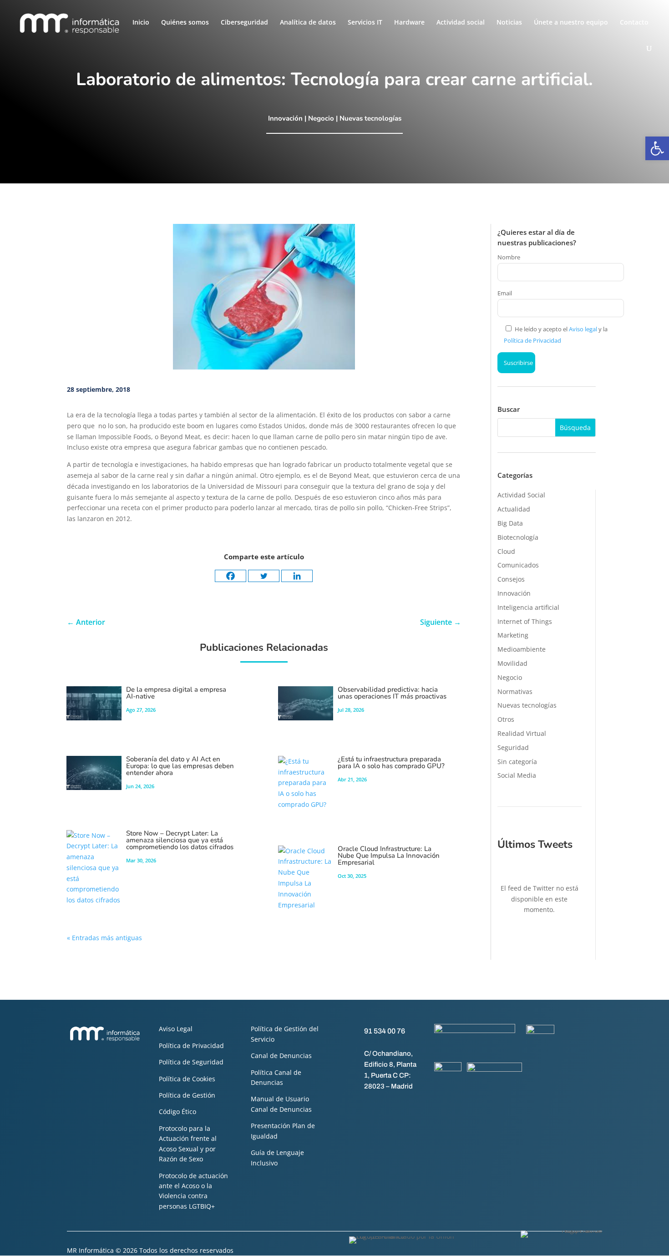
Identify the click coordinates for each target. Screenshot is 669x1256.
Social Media (516, 775)
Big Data (510, 523)
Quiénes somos (185, 22)
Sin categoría (517, 761)
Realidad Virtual (521, 733)
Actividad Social (521, 495)
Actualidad (513, 509)
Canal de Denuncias (281, 1055)
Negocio (321, 118)
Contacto (634, 22)
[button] (657, 148)
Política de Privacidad (532, 340)
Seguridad (513, 747)
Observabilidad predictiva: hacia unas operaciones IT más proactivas (392, 693)
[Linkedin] (297, 576)
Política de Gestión (187, 1095)
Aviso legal (583, 329)
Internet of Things (524, 621)
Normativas (514, 691)
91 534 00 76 (384, 1031)
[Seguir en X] (368, 1107)
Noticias (509, 22)
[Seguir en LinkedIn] (386, 1107)
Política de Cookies (187, 1078)
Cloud (506, 551)
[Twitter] (263, 576)
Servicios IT (365, 22)
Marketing (512, 635)
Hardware (409, 22)
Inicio (140, 22)
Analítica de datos (308, 22)
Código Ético (177, 1111)
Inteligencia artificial (528, 607)
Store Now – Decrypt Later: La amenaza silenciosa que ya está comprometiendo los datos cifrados (179, 840)
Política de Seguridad (191, 1062)
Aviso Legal (176, 1028)
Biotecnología (517, 537)
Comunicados (518, 565)
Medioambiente (521, 649)
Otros (505, 719)
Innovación (285, 118)
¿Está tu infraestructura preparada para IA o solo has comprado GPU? (391, 762)
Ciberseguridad (244, 22)
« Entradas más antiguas (104, 937)
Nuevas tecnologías (370, 118)
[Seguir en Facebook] (350, 1107)
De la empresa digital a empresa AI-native (176, 693)
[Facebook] (230, 576)
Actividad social (460, 22)
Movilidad (512, 663)
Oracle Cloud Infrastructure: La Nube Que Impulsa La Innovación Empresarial (389, 855)
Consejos (511, 579)
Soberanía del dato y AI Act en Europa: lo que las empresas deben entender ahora (180, 766)
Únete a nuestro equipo (571, 22)
